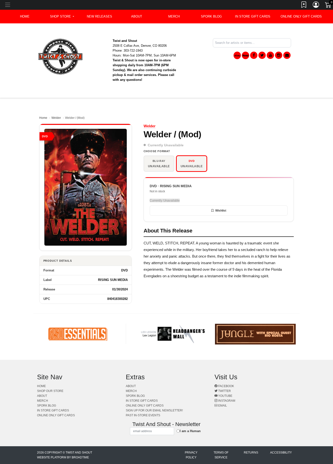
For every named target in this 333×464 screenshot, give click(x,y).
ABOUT (136, 16)
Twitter (224, 391)
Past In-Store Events (143, 415)
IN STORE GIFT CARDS (252, 16)
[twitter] (262, 55)
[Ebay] (237, 55)
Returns (251, 452)
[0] (328, 5)
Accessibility (281, 452)
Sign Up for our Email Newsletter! (154, 410)
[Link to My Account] (316, 6)
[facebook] (254, 55)
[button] (62, 16)
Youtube (224, 396)
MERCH (174, 16)
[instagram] (278, 55)
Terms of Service (221, 455)
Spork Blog (211, 16)
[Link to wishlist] (304, 6)
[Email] (287, 55)
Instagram (226, 400)
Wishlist (220, 210)
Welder (56, 118)
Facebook (225, 386)
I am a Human (190, 431)
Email (222, 405)
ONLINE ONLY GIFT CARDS (301, 16)
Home (43, 118)
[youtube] (270, 55)
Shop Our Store (50, 391)
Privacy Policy (191, 455)
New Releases (99, 16)
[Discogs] (245, 55)
